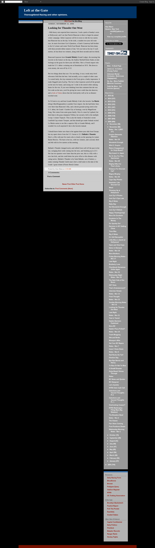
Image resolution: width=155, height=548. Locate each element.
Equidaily (110, 512)
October (113, 435)
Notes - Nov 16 (114, 272)
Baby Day (112, 204)
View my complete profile (116, 37)
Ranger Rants (112, 534)
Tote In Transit (114, 318)
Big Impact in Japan (116, 153)
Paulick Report (112, 506)
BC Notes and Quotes (117, 379)
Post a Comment (53, 176)
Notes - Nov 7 (114, 346)
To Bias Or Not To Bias (117, 366)
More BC (112, 326)
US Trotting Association (116, 496)
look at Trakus (57, 93)
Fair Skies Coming (116, 424)
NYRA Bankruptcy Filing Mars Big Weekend (115, 410)
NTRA (109, 493)
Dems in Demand (115, 248)
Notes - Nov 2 (114, 418)
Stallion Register (113, 490)
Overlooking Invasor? (117, 405)
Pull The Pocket (113, 509)
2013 (110, 101)
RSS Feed (68, 21)
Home (82, 184)
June (112, 447)
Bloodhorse (111, 481)
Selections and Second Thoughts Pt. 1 (116, 400)
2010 (110, 110)
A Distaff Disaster (115, 368)
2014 (110, 98)
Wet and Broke (114, 337)
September (114, 438)
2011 (110, 107)
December (114, 124)
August (112, 441)
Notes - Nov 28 (114, 161)
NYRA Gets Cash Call (117, 388)
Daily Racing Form (114, 478)
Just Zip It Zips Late (116, 198)
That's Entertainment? (117, 288)
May (111, 449)
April (112, 452)
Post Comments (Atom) (64, 188)
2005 (110, 465)
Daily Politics (112, 525)
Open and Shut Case (116, 245)
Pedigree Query (113, 487)
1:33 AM (68, 169)
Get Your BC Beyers (116, 343)
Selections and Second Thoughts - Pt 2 (117, 393)
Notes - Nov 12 (114, 299)
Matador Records (113, 531)
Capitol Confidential (114, 522)
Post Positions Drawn (117, 426)
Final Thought (114, 297)
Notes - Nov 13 (114, 294)
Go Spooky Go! (114, 223)
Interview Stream (115, 291)
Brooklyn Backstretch (115, 503)
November (114, 127)
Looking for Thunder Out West (65, 28)
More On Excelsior (116, 215)
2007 (110, 119)
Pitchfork (110, 528)
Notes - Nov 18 (114, 251)
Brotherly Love (114, 264)
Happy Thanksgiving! (117, 213)
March (112, 455)
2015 (110, 96)
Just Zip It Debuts (115, 210)
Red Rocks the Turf (116, 355)
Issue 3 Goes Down (116, 349)
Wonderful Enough (116, 142)
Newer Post (66, 184)
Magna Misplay (114, 174)
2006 (110, 122)
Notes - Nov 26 (114, 177)
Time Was (112, 231)
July (111, 444)
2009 (110, 113)
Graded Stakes (112, 515)
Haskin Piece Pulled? (117, 329)
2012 (110, 104)
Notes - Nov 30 (114, 139)
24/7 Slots (112, 285)
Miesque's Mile (114, 340)
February (113, 458)
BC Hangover (114, 382)
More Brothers (114, 253)
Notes (111, 376)
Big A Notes (113, 201)
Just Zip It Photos (115, 195)
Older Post (75, 184)
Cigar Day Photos (115, 180)
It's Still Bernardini (116, 237)
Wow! (111, 188)
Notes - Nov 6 (114, 352)
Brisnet (109, 484)
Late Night (113, 261)
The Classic (113, 421)
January (113, 461)
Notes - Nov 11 (114, 315)
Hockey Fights (112, 537)
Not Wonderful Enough (117, 207)
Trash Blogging (114, 335)
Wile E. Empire (114, 145)
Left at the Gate (36, 10)
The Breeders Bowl (116, 415)
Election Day (113, 358)
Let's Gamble (114, 385)
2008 (110, 116)
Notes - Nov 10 (114, 332)
